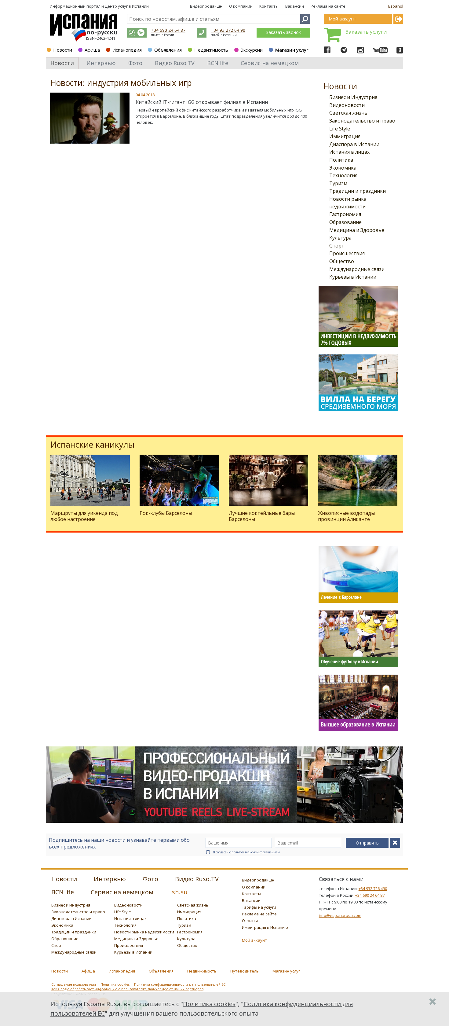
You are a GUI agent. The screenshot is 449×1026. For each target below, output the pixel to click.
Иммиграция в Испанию (265, 927)
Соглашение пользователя (73, 984)
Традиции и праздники (357, 191)
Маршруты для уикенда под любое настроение (84, 516)
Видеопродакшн (206, 6)
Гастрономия (345, 214)
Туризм (338, 183)
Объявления (168, 50)
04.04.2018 (145, 94)
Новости (62, 50)
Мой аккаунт (254, 940)
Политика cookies (115, 984)
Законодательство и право (362, 120)
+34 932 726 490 (373, 888)
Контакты (269, 6)
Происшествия (347, 253)
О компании (241, 6)
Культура (340, 237)
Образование (345, 222)
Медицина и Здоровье (356, 230)
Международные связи (357, 269)
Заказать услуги (366, 31)
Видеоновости (347, 105)
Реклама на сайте (328, 6)
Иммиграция (344, 136)
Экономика (342, 167)
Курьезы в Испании (352, 276)
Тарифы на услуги (259, 907)
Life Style (339, 128)
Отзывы (250, 920)
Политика (341, 159)
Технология (343, 175)
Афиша (92, 50)
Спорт (336, 245)
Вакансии (294, 6)
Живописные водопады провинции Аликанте (346, 516)
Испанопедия (127, 50)
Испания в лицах (349, 151)
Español (395, 6)
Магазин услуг (291, 50)
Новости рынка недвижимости (144, 932)
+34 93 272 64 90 (228, 30)
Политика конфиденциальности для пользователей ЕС (179, 984)
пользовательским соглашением (256, 852)
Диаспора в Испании (354, 144)
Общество (341, 261)
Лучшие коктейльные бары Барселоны (262, 516)
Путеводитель (244, 971)
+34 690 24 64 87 (168, 30)
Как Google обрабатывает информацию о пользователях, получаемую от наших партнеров (127, 989)
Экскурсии (252, 50)
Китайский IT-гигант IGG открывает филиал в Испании (202, 102)
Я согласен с (246, 852)
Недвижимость (211, 50)
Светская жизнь (348, 112)
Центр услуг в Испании (127, 6)
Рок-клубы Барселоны (166, 513)
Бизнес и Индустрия (353, 97)
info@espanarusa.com (340, 915)
